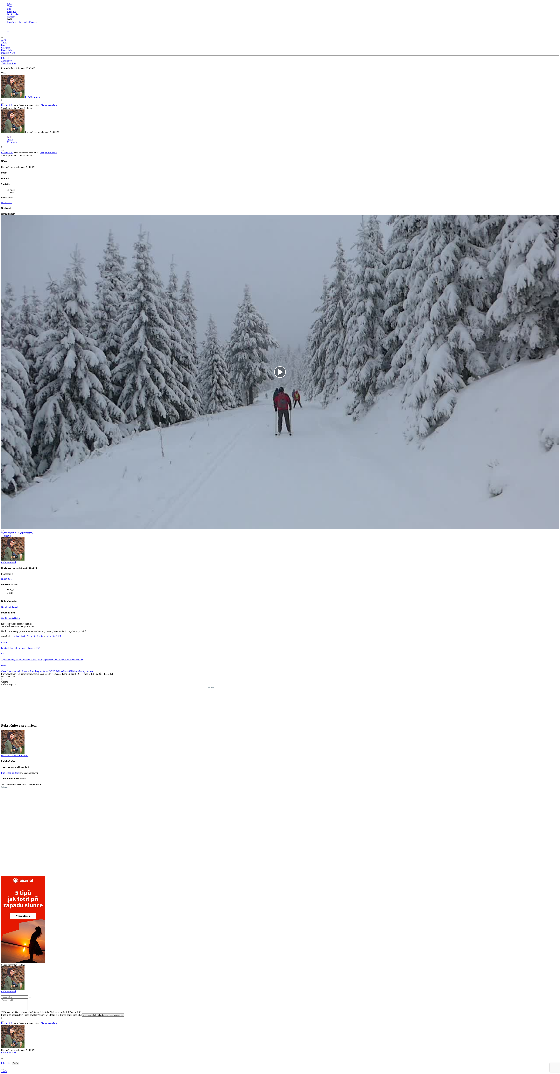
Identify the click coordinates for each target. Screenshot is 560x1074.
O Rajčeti (4, 642)
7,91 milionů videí (35, 636)
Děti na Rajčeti (63, 671)
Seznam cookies (75, 659)
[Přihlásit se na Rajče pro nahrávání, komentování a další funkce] (8, 32)
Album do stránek (24, 659)
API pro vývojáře (41, 659)
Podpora (4, 665)
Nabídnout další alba (10, 607)
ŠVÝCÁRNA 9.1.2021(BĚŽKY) (17, 533)
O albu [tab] (10, 139)
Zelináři (23, 648)
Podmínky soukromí (39, 671)
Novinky (14, 648)
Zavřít (15, 1063)
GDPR (52, 671)
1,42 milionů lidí (53, 636)
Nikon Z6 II (6, 202)
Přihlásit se (6, 1063)
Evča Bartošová (8, 1052)
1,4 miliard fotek (17, 636)
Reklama (4, 654)
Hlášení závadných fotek (81, 671)
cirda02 (7, 536)
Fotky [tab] (9, 137)
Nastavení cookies (9, 676)
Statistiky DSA (34, 648)
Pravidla (26, 671)
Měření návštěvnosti (58, 659)
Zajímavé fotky (8, 659)
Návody (18, 671)
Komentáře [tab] (12, 142)
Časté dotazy (7, 671)
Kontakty (5, 648)
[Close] (2, 1058)
